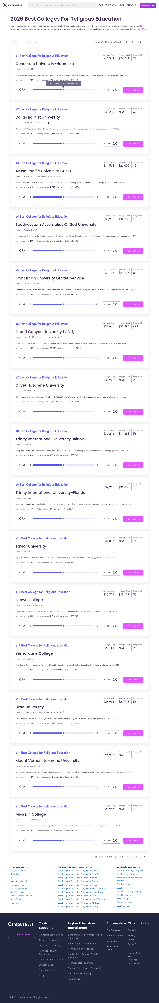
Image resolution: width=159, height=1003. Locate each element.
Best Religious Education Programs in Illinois (78, 885)
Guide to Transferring (50, 945)
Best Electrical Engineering (129, 892)
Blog (41, 976)
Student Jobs (46, 965)
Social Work (16, 899)
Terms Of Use (132, 946)
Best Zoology (123, 899)
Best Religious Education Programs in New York (79, 874)
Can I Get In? (133, 90)
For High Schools (115, 936)
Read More (142, 29)
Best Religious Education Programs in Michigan (79, 903)
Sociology (15, 903)
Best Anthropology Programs (130, 871)
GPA (22, 89)
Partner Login (75, 979)
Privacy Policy (131, 937)
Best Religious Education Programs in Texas (77, 878)
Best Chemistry (123, 906)
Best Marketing (124, 884)
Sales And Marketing (20, 881)
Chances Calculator (49, 940)
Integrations (112, 941)
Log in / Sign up (148, 5)
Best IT (120, 888)
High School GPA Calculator (48, 952)
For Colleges (113, 930)
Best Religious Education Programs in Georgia (78, 907)
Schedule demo (21, 934)
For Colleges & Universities (82, 943)
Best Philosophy (124, 895)
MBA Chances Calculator (52, 960)
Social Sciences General (21, 896)
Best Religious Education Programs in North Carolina (81, 899)
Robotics (15, 874)
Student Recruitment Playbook (84, 968)
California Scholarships (51, 935)
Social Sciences (17, 892)
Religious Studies (18, 871)
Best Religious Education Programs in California (79, 871)
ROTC (13, 878)
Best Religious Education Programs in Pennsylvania (80, 892)
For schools (128, 5)
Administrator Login (113, 948)
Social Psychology (19, 889)
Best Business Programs (127, 874)
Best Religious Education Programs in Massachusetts (81, 889)
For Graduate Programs (80, 963)
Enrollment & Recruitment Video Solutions (85, 936)
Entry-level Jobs (47, 970)
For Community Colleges (81, 949)
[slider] (63, 89)
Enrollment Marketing (79, 974)
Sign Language (17, 885)
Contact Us (133, 930)
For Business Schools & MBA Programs (83, 956)
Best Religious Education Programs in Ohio (77, 896)
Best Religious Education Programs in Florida (78, 881)
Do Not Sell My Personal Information (134, 958)
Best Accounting (124, 902)
